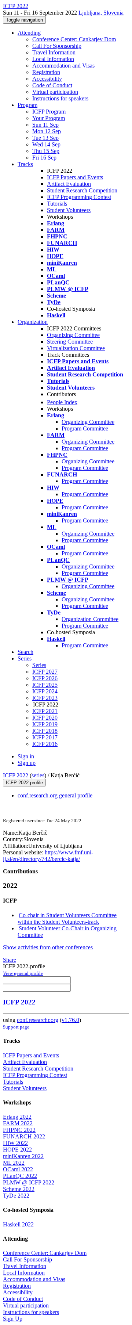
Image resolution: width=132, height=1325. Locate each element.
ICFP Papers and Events (75, 177)
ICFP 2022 (15, 775)
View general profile (23, 973)
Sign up (27, 763)
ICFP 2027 (45, 672)
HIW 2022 (15, 1143)
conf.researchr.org (37, 1020)
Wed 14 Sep (46, 144)
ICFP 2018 (45, 731)
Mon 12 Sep (46, 131)
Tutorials (57, 203)
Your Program (48, 118)
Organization (33, 322)
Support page (16, 1027)
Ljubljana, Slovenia (101, 12)
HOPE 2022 (17, 1149)
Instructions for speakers (60, 98)
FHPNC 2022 (19, 1130)
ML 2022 (14, 1163)
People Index (62, 402)
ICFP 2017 (45, 737)
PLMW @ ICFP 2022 (28, 1182)
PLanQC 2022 (20, 1176)
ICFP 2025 (45, 685)
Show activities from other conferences (48, 947)
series (38, 775)
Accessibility (47, 79)
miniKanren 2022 (23, 1156)
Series (39, 665)
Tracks (25, 164)
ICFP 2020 (45, 718)
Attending (29, 33)
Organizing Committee (73, 335)
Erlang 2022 (17, 1117)
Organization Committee (90, 619)
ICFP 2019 (45, 724)
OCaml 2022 (18, 1169)
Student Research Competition (82, 190)
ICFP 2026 (45, 678)
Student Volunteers (69, 210)
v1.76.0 (70, 1020)
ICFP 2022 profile (24, 782)
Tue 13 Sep (45, 138)
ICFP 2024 (45, 691)
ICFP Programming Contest (79, 197)
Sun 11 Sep (45, 125)
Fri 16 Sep (44, 157)
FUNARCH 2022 (24, 1136)
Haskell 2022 (18, 1224)
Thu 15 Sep (45, 151)
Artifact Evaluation (69, 184)
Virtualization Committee (76, 348)
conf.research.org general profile (55, 795)
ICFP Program (49, 111)
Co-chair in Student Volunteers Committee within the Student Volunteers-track (67, 918)
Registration (46, 72)
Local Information (53, 59)
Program (27, 105)
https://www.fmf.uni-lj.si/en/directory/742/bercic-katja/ (48, 855)
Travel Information (54, 52)
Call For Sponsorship (56, 46)
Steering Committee (70, 341)
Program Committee (85, 428)
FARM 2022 (18, 1123)
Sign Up (12, 1319)
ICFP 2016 (45, 744)
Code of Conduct (52, 85)
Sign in (26, 756)
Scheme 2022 (18, 1189)
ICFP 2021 (45, 711)
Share (9, 960)
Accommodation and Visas (63, 65)
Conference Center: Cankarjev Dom (74, 39)
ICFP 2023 (45, 698)
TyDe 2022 (16, 1195)
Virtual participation (55, 92)
